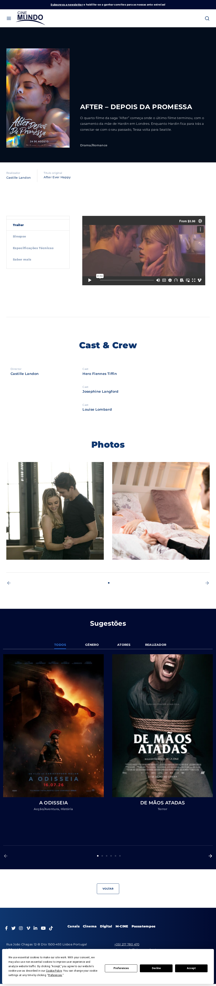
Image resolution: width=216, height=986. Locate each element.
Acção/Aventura (46, 809)
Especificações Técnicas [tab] (33, 248)
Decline (156, 968)
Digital (106, 926)
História (67, 809)
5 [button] (115, 856)
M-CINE (122, 926)
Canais (74, 926)
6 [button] (120, 856)
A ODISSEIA (53, 803)
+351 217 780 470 (126, 944)
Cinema (90, 926)
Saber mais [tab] (22, 259)
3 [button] (106, 856)
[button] (8, 583)
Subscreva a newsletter (67, 4)
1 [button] (108, 583)
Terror (162, 809)
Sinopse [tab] (19, 236)
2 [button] (102, 856)
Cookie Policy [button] (54, 970)
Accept (191, 968)
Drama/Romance (94, 145)
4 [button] (111, 856)
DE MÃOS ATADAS (162, 803)
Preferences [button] (55, 975)
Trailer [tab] (18, 225)
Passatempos (143, 926)
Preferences (121, 968)
